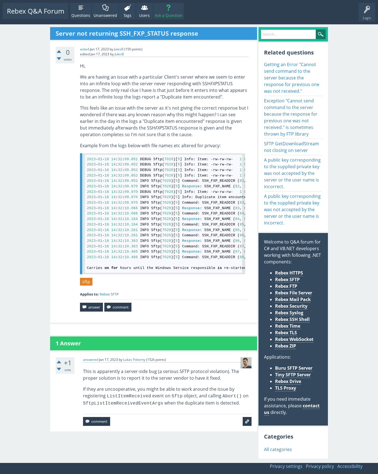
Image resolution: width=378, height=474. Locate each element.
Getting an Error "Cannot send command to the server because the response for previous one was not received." (291, 77)
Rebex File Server (293, 293)
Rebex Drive (288, 381)
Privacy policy (320, 466)
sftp (86, 282)
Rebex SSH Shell (292, 319)
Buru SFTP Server (293, 368)
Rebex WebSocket (294, 339)
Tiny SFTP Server (293, 375)
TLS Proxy (285, 388)
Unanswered (105, 15)
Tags (127, 15)
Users (144, 15)
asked (84, 49)
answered (90, 359)
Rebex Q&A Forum (35, 10)
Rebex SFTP (109, 294)
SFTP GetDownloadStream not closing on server (291, 147)
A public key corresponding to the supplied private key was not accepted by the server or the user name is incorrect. (292, 173)
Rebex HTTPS (289, 273)
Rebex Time (287, 326)
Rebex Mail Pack (293, 299)
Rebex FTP (286, 286)
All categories (278, 449)
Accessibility (350, 466)
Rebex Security (291, 306)
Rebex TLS (286, 333)
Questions (80, 15)
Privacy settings (286, 466)
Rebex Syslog (289, 313)
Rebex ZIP (285, 346)
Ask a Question (168, 15)
